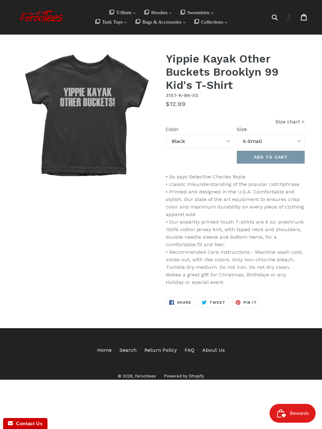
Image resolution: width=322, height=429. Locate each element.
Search (127, 350)
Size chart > (290, 122)
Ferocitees (145, 376)
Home (104, 350)
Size (242, 129)
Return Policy (160, 350)
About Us (213, 350)
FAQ (189, 350)
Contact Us (27, 423)
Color (172, 129)
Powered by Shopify (184, 376)
